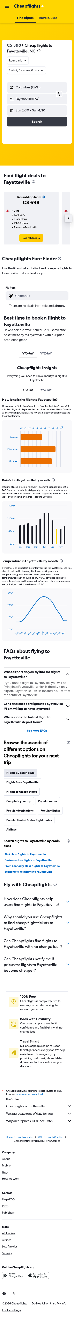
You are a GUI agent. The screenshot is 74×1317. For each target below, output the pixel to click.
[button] (7, 6)
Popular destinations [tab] (20, 810)
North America (25, 1137)
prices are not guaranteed (29, 1094)
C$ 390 (14, 45)
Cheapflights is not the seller (26, 1106)
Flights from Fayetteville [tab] (22, 782)
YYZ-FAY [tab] (46, 353)
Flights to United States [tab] (21, 791)
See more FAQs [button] (37, 730)
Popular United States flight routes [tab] (29, 820)
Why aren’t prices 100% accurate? (29, 1121)
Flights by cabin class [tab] (20, 772)
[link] (31, 238)
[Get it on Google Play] (13, 1275)
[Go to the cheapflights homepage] (29, 6)
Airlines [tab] (11, 829)
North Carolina (55, 1137)
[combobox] (40, 296)
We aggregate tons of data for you (29, 1113)
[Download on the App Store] (38, 1275)
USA (40, 1137)
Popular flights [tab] (50, 810)
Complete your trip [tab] (18, 801)
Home (9, 1137)
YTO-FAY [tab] (28, 353)
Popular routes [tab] (47, 801)
